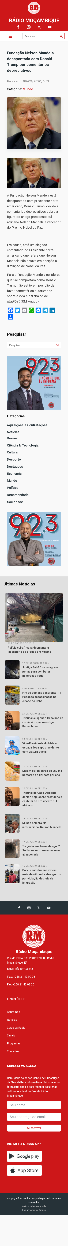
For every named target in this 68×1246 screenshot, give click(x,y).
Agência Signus (38, 1210)
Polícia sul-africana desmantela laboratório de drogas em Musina (29, 649)
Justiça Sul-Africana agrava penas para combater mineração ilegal (40, 671)
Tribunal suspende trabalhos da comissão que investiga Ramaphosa (42, 722)
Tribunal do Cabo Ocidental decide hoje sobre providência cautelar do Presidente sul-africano (42, 799)
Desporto (14, 459)
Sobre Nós (13, 1012)
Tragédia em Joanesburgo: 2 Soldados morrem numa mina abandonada (41, 850)
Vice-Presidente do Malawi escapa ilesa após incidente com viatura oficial (40, 747)
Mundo (28, 89)
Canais (11, 1035)
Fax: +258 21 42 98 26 (20, 984)
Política (12, 488)
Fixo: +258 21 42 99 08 (21, 976)
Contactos (13, 1051)
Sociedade (15, 502)
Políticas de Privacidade (34, 1206)
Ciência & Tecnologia (23, 445)
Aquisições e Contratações (27, 425)
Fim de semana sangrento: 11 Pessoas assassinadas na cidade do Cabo (41, 697)
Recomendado (18, 495)
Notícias (13, 432)
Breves (12, 438)
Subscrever (34, 1127)
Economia (14, 474)
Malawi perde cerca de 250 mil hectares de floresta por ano (42, 773)
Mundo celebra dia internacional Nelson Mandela (41, 825)
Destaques (15, 467)
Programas (13, 1043)
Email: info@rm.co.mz (20, 968)
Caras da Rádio (16, 1027)
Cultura (12, 452)
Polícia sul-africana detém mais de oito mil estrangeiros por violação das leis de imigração (41, 876)
